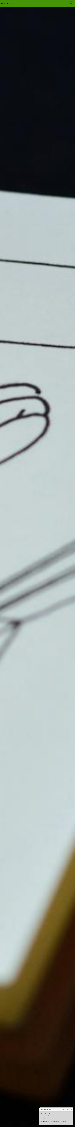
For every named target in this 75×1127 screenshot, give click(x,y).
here (64, 1121)
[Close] (72, 1109)
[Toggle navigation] (71, 3)
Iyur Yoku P (6, 3)
